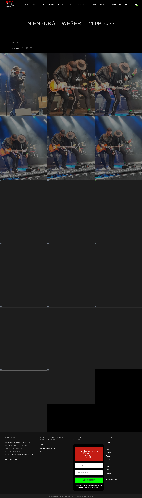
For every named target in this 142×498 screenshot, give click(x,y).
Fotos (60, 4)
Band (35, 4)
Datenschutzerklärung (47, 448)
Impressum (44, 452)
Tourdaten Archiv (111, 479)
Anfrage (103, 4)
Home (27, 4)
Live (42, 4)
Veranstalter (82, 4)
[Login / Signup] (131, 5)
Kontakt (114, 4)
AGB (41, 445)
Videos (69, 4)
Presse (51, 4)
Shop (94, 4)
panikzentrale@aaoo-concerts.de (22, 454)
